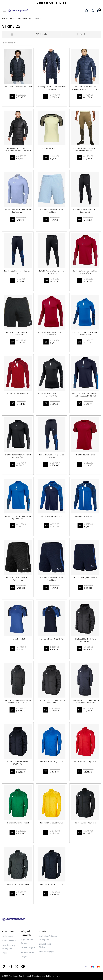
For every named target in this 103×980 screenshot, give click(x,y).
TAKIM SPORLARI (23, 18)
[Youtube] (23, 966)
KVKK (4, 953)
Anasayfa (7, 18)
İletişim (24, 956)
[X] (16, 966)
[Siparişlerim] (92, 10)
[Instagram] (10, 966)
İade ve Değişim (28, 947)
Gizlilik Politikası (9, 940)
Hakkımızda (7, 936)
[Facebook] (3, 966)
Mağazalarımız (27, 952)
